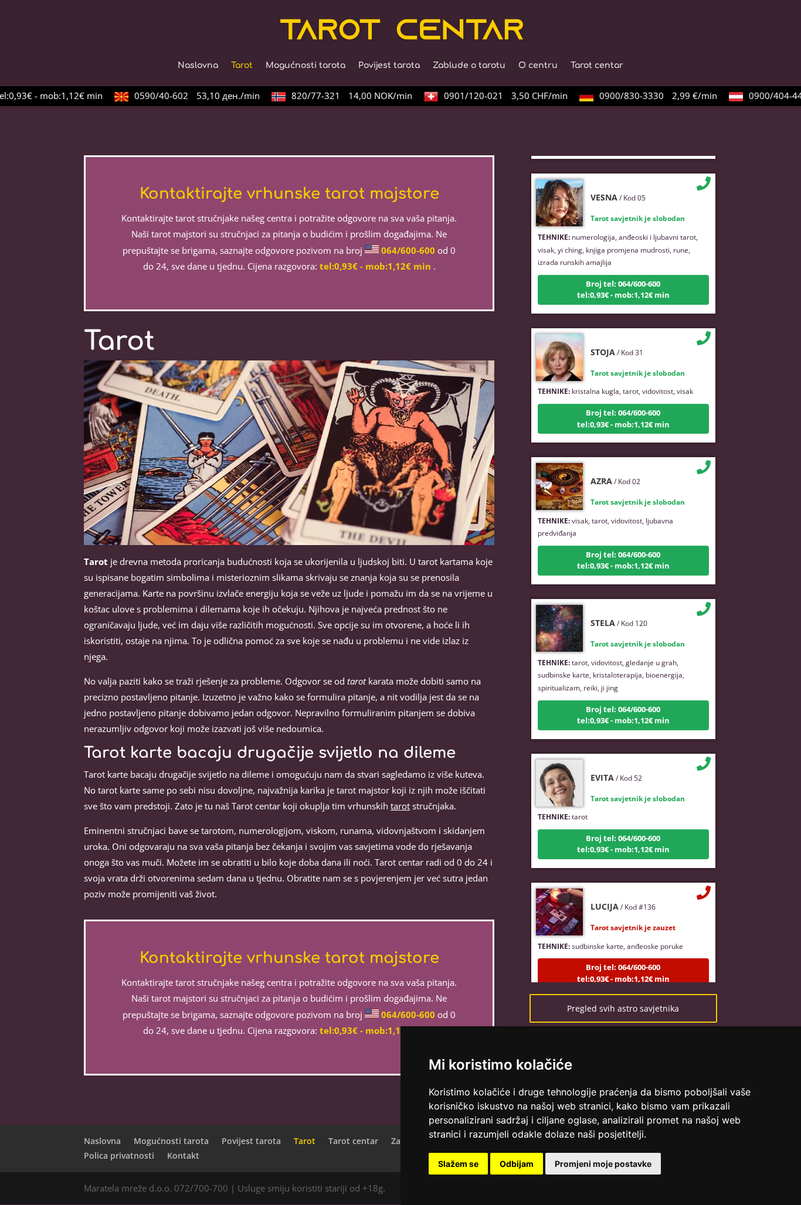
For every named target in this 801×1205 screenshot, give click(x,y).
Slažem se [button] (458, 1164)
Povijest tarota (389, 66)
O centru (538, 66)
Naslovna (198, 66)
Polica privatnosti (119, 1155)
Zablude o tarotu (469, 66)
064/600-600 (408, 250)
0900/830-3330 (648, 95)
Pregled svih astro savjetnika (623, 1008)
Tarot (242, 66)
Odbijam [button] (517, 1164)
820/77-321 (341, 95)
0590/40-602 (186, 95)
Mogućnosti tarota (305, 66)
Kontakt (183, 1155)
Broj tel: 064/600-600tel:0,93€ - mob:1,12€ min (623, 276)
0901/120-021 (495, 95)
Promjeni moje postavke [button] (603, 1164)
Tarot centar (597, 66)
